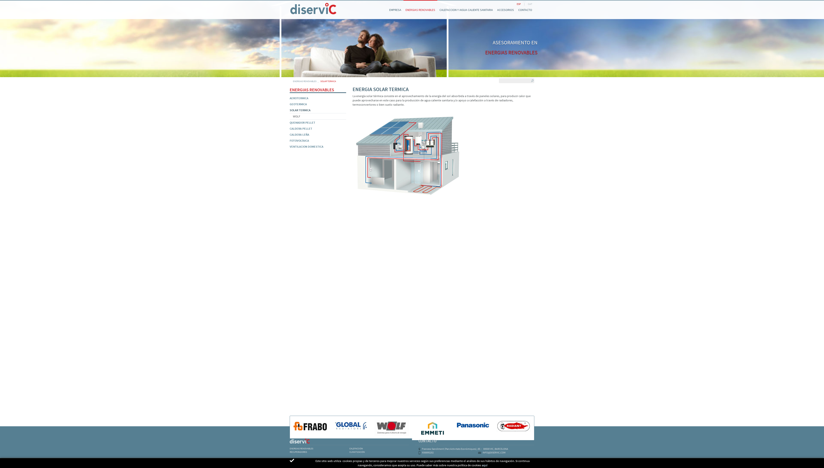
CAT (530, 4)
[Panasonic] (473, 425)
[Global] (351, 426)
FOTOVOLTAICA (299, 140)
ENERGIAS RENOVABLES (305, 81)
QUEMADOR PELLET (302, 122)
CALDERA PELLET (301, 128)
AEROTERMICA (299, 98)
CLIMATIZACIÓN (357, 451)
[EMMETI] (432, 428)
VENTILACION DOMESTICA (306, 146)
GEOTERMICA (298, 104)
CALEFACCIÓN (356, 448)
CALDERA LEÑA (299, 134)
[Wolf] (391, 428)
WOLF (296, 116)
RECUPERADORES (298, 451)
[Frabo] (310, 426)
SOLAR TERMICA (300, 110)
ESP (519, 4)
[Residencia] (289, 4)
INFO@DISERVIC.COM (494, 452)
